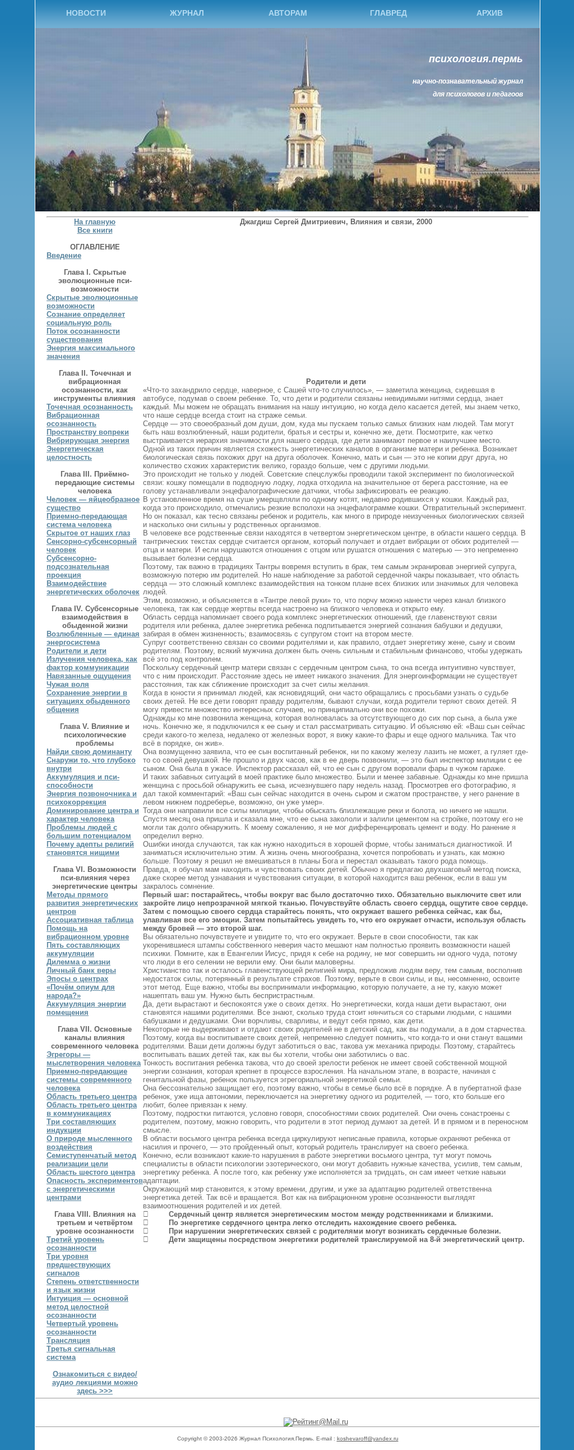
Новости (86, 12)
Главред (388, 12)
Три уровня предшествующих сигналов (78, 1264)
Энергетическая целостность (75, 453)
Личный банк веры (81, 970)
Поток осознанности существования (83, 335)
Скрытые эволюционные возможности (92, 301)
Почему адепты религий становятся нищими (90, 848)
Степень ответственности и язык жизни (93, 1285)
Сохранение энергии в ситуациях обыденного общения (88, 701)
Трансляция (68, 1340)
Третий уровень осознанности (75, 1243)
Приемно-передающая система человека (87, 520)
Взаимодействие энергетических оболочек (93, 587)
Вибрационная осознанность (73, 419)
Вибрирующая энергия (88, 440)
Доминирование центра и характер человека (93, 814)
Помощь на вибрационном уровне (88, 932)
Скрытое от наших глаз (88, 533)
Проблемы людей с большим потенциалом (89, 831)
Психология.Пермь (476, 58)
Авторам (288, 12)
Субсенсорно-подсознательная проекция (78, 566)
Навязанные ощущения (89, 676)
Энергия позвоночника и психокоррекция (92, 797)
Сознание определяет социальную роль (86, 318)
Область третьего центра (92, 1096)
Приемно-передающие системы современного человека (89, 1079)
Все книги (95, 230)
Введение (64, 255)
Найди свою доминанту (89, 751)
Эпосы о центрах (77, 979)
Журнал (187, 12)
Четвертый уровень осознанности (82, 1327)
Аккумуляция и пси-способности (83, 781)
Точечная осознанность (90, 407)
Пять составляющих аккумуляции (83, 949)
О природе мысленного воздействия (89, 1142)
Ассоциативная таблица (90, 920)
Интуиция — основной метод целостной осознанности (87, 1306)
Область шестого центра (91, 1172)
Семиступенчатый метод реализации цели (91, 1159)
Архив (489, 12)
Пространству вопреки (88, 432)
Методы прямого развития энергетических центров (92, 903)
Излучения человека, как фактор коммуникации (92, 663)
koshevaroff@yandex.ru (368, 1438)
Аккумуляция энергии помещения (86, 1008)
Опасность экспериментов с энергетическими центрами (95, 1189)
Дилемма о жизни (78, 962)
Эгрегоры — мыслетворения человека (94, 1058)
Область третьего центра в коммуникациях (92, 1109)
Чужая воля (68, 684)
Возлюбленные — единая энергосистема (93, 638)
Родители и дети (77, 651)
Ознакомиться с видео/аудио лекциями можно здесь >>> (95, 1382)
